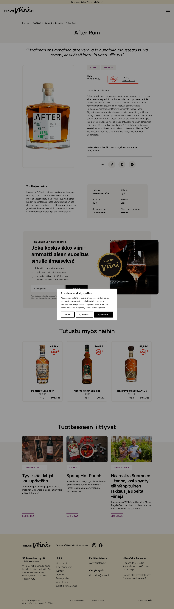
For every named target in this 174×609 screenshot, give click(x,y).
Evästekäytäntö (98, 308)
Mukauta (67, 314)
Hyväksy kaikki (103, 314)
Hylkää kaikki (84, 314)
